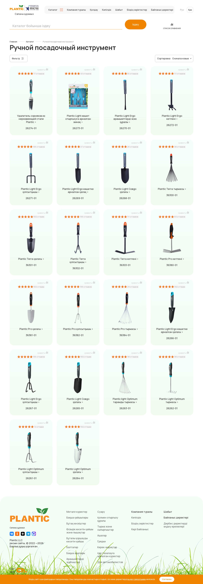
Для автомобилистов (110, 562)
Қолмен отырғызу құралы (107, 519)
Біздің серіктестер (137, 9)
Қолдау (94, 9)
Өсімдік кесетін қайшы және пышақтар (79, 531)
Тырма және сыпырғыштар (105, 528)
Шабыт (119, 9)
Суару (101, 511)
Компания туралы (76, 9)
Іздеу (135, 24)
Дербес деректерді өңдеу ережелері (175, 525)
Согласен (167, 579)
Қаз (190, 9)
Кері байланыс (140, 529)
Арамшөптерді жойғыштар (75, 560)
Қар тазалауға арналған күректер (108, 554)
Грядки (101, 541)
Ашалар (102, 535)
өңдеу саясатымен (136, 579)
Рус (182, 9)
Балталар (72, 547)
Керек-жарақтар (107, 547)
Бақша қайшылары (77, 517)
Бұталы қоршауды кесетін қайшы (77, 540)
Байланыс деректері (162, 9)
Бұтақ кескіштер (76, 523)
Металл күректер (76, 511)
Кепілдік (106, 9)
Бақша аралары (75, 553)
